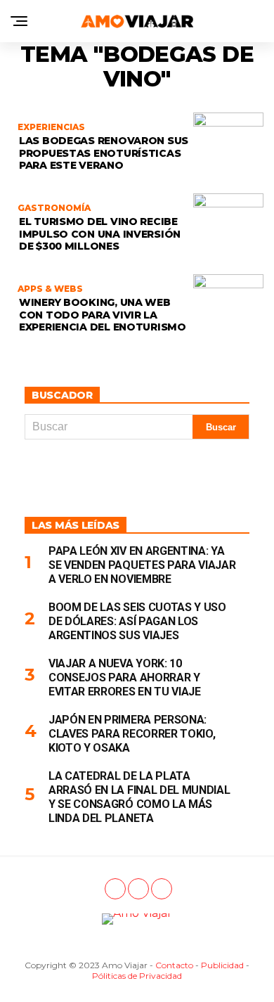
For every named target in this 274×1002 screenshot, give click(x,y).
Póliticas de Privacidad (137, 975)
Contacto (174, 965)
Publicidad (222, 965)
